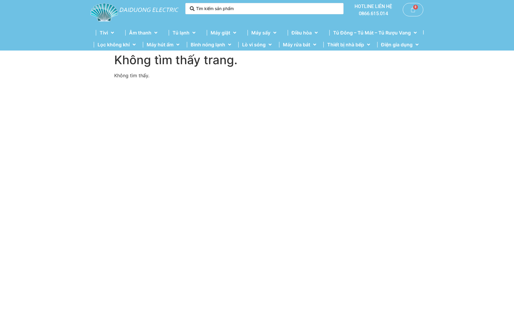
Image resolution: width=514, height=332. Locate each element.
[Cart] (413, 9)
